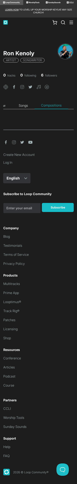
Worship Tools (13, 418)
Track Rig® (11, 311)
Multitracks (11, 284)
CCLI (7, 408)
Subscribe (58, 207)
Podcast (9, 376)
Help (6, 447)
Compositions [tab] (51, 105)
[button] (5, 87)
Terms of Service (16, 254)
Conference (12, 358)
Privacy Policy (14, 264)
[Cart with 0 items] (54, 22)
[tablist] (38, 105)
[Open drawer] (71, 22)
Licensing (10, 329)
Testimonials (12, 245)
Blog (6, 236)
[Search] (63, 22)
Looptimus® (12, 302)
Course (8, 385)
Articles (9, 367)
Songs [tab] (23, 105)
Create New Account (19, 155)
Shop (7, 338)
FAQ (6, 456)
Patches (9, 320)
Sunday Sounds (14, 427)
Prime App (11, 293)
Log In (7, 162)
